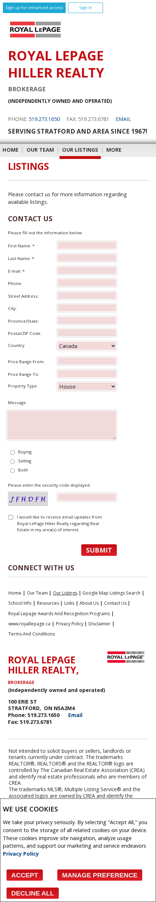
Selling (24, 460)
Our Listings (80, 149)
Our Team (40, 149)
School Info (20, 603)
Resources (48, 603)
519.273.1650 (44, 119)
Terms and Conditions (31, 634)
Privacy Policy (21, 853)
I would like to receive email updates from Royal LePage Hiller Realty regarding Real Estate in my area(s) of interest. (59, 523)
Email (123, 119)
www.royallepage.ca (29, 624)
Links (69, 603)
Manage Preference (99, 875)
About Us (89, 603)
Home (11, 149)
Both (23, 470)
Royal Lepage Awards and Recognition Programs (59, 614)
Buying (25, 451)
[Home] (35, 37)
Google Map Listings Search (111, 593)
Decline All (32, 893)
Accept (24, 875)
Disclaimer (100, 624)
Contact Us (115, 603)
